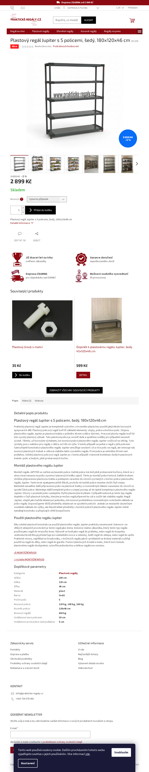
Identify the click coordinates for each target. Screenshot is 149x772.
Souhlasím (121, 752)
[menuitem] (17, 31)
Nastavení (28, 763)
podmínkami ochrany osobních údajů (62, 742)
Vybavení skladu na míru (91, 663)
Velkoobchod (85, 668)
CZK (118, 7)
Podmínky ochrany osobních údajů (28, 663)
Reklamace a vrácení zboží (24, 668)
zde (87, 754)
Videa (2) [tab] (26, 401)
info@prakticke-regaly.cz (29, 693)
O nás (57, 8)
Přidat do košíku (43, 210)
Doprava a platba (77, 8)
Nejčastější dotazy (88, 654)
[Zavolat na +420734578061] (15, 7)
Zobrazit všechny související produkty (74, 390)
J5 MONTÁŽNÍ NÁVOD (25, 552)
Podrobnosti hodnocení (66, 46)
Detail (83, 374)
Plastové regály (68, 573)
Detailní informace (20, 223)
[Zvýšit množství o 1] (23, 208)
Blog (80, 659)
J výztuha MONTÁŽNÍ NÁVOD (29, 559)
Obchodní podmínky (21, 659)
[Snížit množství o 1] (23, 212)
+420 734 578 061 (25, 699)
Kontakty (15, 649)
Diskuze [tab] (39, 401)
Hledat (88, 20)
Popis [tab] (15, 401)
